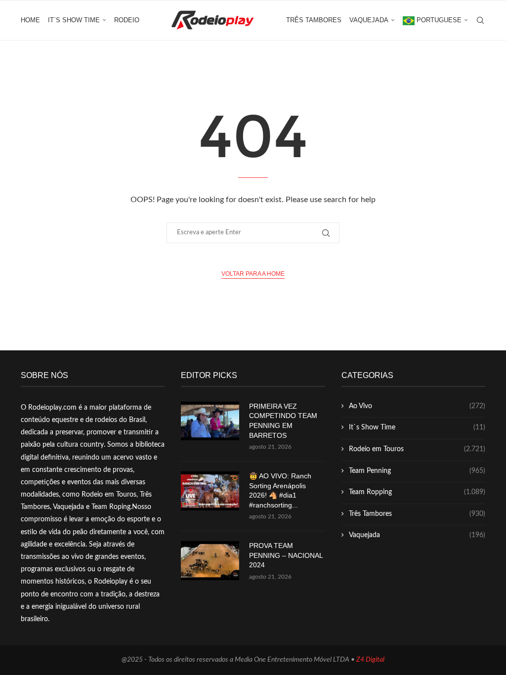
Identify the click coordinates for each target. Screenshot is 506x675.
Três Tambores (313, 20)
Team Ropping (417, 492)
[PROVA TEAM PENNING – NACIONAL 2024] (210, 560)
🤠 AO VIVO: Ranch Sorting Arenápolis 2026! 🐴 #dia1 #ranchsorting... (280, 490)
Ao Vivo (417, 406)
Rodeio (126, 20)
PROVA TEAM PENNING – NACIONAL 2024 (286, 555)
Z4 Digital (370, 659)
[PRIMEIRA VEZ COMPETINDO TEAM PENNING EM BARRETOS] (210, 421)
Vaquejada (368, 20)
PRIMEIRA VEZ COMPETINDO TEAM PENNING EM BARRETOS (283, 420)
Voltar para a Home (253, 273)
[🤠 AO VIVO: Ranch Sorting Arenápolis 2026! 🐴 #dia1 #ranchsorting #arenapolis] (210, 490)
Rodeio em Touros (417, 449)
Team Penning (417, 470)
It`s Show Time (74, 20)
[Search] (480, 20)
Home (30, 20)
